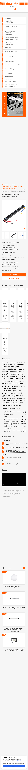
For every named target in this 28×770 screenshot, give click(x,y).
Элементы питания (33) (11, 51)
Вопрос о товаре (15, 278)
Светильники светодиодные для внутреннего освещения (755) (10, 20)
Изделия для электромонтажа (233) (11, 80)
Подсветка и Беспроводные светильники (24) (9, 75)
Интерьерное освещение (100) (9, 43)
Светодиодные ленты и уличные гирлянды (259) (11, 38)
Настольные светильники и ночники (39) (12, 55)
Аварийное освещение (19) (12, 64)
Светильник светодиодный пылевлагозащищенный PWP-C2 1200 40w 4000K (14, 629)
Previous (3, 235)
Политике (19, 760)
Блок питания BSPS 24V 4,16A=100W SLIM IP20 (14, 608)
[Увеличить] (13, 215)
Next (25, 235)
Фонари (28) (8, 47)
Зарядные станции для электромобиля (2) (11, 85)
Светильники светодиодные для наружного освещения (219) (10, 32)
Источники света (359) (11, 26)
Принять (14, 766)
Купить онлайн (13, 274)
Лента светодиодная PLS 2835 (5, 307)
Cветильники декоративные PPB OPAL (14, 587)
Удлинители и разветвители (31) (10, 60)
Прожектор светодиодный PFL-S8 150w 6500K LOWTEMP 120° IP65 (14, 649)
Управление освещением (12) (9, 69)
